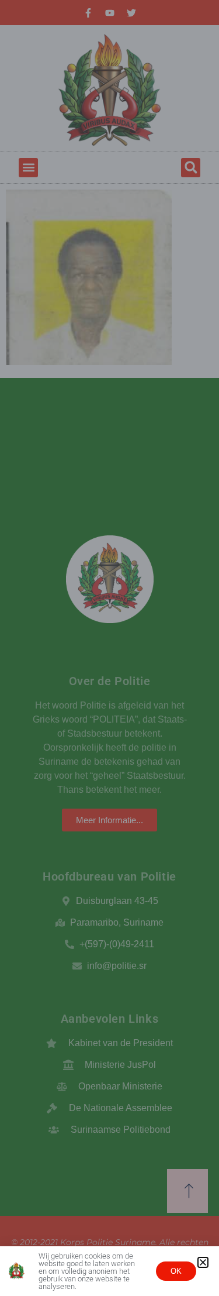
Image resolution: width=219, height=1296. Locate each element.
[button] (203, 1262)
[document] (109, 648)
